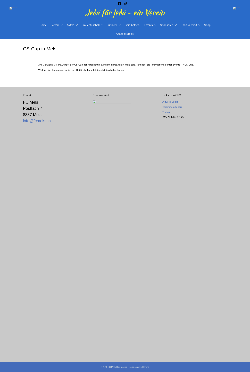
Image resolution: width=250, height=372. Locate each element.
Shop (207, 25)
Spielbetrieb (132, 25)
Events (148, 25)
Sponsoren (166, 25)
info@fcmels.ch (37, 120)
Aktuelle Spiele (125, 33)
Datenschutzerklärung (139, 367)
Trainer (166, 112)
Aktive (70, 25)
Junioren (112, 25)
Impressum (122, 367)
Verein (56, 25)
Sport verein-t (189, 25)
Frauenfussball (91, 25)
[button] (62, 25)
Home (43, 25)
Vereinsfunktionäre (172, 107)
